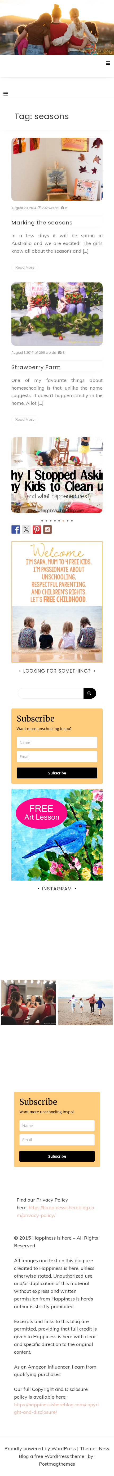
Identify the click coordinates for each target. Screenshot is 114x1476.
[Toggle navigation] (5, 94)
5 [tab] (59, 521)
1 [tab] (42, 521)
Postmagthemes (57, 1464)
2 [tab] (46, 521)
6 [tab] (63, 521)
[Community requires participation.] (57, 950)
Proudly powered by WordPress (41, 1448)
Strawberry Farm (36, 367)
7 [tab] (67, 521)
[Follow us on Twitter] (26, 529)
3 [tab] (50, 521)
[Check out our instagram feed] (47, 529)
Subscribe (57, 772)
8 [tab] (72, 521)
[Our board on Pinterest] (37, 529)
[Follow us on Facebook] (15, 529)
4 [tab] (55, 521)
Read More (24, 267)
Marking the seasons (42, 222)
